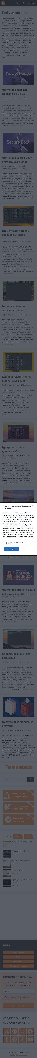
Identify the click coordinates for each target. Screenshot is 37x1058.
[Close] (33, 506)
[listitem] (18, 543)
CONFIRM (11, 549)
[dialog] (18, 529)
